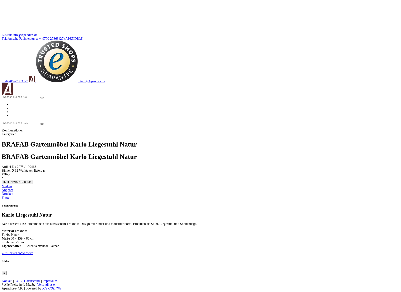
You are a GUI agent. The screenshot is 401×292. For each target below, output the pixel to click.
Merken (7, 186)
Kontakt (7, 281)
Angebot (7, 190)
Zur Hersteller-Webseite (17, 253)
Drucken (7, 193)
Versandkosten (46, 284)
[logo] (7, 93)
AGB (18, 281)
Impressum (50, 281)
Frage (5, 197)
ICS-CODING (51, 288)
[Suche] (42, 97)
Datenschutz (32, 281)
